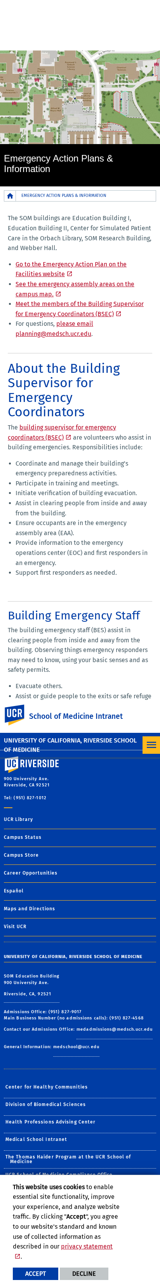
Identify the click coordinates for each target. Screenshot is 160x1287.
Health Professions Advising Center (50, 1122)
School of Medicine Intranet (76, 716)
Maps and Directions (29, 908)
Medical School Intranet (36, 1139)
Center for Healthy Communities (46, 1087)
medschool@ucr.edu (76, 1046)
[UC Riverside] (19, 715)
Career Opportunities (30, 873)
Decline (84, 1273)
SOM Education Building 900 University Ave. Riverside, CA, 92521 (31, 985)
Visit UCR (15, 926)
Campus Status (23, 837)
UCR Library (18, 819)
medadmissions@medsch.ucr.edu (115, 1029)
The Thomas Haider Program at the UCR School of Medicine (68, 1159)
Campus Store (21, 855)
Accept (35, 1273)
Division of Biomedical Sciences (45, 1104)
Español (14, 891)
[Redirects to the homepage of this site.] (10, 196)
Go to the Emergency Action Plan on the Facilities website (71, 269)
